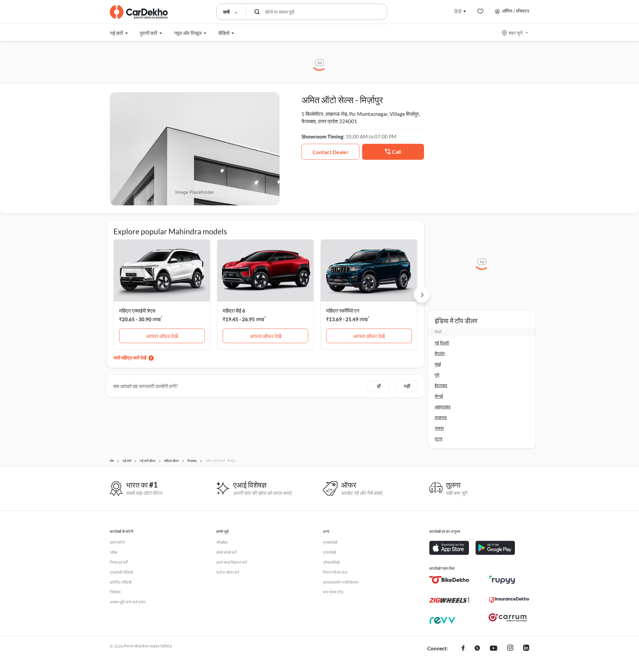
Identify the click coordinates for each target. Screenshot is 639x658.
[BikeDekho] (449, 579)
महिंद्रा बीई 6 (234, 311)
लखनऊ (441, 417)
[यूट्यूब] (493, 648)
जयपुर (439, 428)
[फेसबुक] (463, 648)
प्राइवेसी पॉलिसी (121, 572)
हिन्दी (458, 10)
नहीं (407, 386)
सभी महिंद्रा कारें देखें (129, 357)
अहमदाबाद (443, 406)
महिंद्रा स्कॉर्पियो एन (342, 311)
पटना (438, 438)
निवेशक (115, 591)
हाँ (378, 386)
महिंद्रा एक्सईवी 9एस (137, 311)
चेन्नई (439, 396)
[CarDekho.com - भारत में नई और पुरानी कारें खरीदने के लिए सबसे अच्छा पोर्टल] (139, 12)
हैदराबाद (441, 385)
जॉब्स (113, 552)
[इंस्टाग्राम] (510, 648)
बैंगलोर (440, 353)
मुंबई (438, 364)
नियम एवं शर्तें (118, 562)
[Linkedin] (526, 648)
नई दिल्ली (442, 342)
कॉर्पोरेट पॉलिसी (121, 582)
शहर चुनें (516, 33)
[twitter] (477, 648)
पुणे (437, 374)
